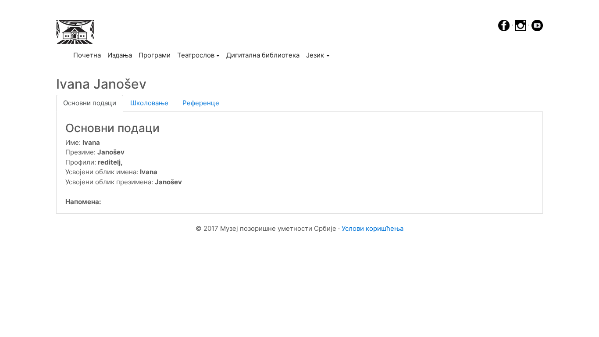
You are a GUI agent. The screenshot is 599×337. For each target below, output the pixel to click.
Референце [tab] (200, 103)
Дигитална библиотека (263, 55)
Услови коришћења (372, 228)
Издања (119, 55)
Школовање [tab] (149, 103)
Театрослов (195, 55)
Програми (155, 55)
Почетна (88, 54)
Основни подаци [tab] (89, 103)
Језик (315, 55)
